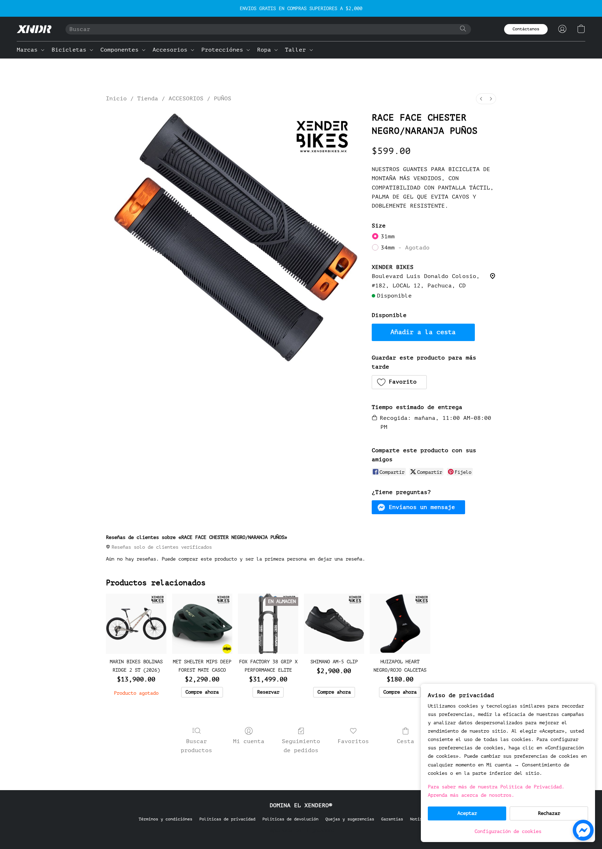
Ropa (266, 50)
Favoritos (353, 741)
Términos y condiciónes (165, 819)
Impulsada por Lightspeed (301, 830)
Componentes (121, 50)
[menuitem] (481, 99)
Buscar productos (196, 746)
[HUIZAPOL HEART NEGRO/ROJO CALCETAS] (400, 624)
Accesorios (172, 50)
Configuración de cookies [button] (507, 831)
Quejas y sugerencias (349, 819)
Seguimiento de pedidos (301, 746)
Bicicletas (71, 50)
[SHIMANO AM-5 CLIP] (334, 624)
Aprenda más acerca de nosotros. (471, 795)
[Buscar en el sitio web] (463, 28)
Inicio (116, 98)
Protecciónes (224, 50)
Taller (297, 50)
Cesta (405, 741)
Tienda (147, 98)
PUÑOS (222, 98)
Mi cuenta (248, 741)
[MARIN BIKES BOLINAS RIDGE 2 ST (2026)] (136, 624)
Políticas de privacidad (227, 819)
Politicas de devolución (290, 819)
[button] (34, 29)
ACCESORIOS (186, 98)
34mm (405, 248)
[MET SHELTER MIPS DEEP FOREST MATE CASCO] (202, 624)
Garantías (392, 819)
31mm (388, 236)
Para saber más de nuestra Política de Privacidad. (496, 786)
